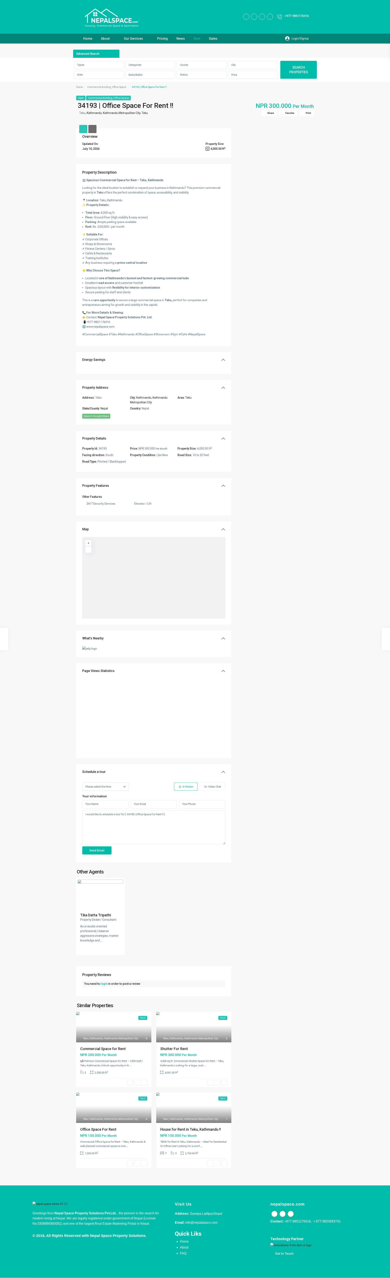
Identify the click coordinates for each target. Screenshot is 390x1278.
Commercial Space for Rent (103, 1049)
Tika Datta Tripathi (95, 915)
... (101, 940)
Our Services (133, 38)
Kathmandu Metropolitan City (121, 113)
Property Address (95, 388)
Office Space (119, 87)
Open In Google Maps (96, 416)
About (105, 38)
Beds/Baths (135, 74)
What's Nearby (93, 638)
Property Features (95, 486)
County (184, 64)
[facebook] (246, 17)
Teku (145, 113)
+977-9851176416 (297, 16)
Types (80, 64)
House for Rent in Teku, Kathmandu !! (190, 1129)
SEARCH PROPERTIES (298, 70)
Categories (135, 64)
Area (80, 74)
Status (183, 74)
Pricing (162, 38)
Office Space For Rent (98, 1129)
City (233, 64)
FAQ (183, 1253)
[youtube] (262, 17)
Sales (213, 38)
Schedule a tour (94, 772)
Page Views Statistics (98, 671)
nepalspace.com (287, 1204)
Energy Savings (93, 360)
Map (85, 529)
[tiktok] (254, 17)
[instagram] (270, 17)
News (181, 38)
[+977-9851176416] (279, 16)
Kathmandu (94, 113)
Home (87, 38)
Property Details (94, 438)
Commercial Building (99, 87)
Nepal (104, 408)
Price (234, 74)
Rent (197, 38)
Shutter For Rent (174, 1049)
